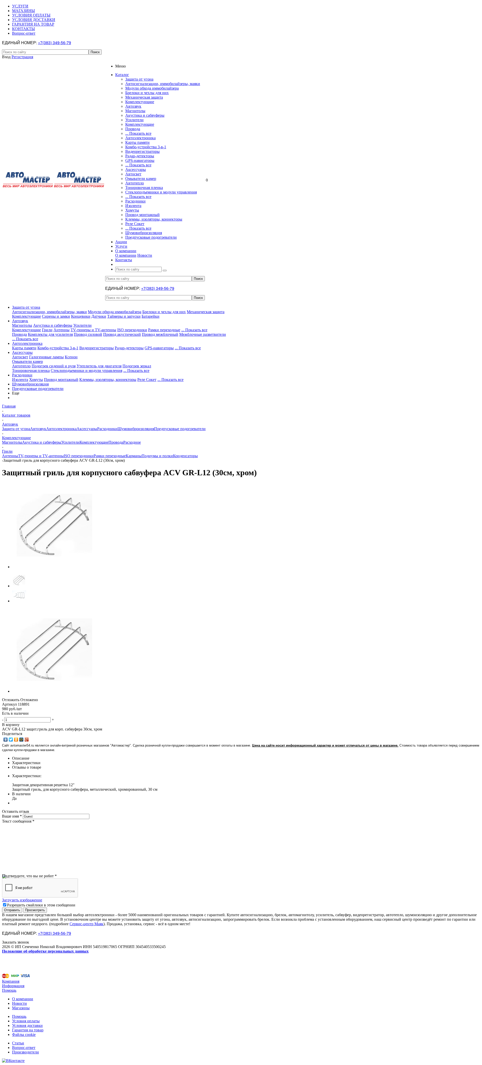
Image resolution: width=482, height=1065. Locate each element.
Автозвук (133, 106)
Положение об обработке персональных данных (45, 951)
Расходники (135, 201)
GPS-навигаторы (139, 160)
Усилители (134, 120)
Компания (10, 981)
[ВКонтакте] (5, 739)
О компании (125, 255)
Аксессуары (135, 169)
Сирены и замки (56, 316)
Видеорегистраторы (142, 151)
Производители (25, 1052)
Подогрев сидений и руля (54, 366)
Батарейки (150, 316)
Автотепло (134, 183)
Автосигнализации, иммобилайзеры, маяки (162, 84)
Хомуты (132, 210)
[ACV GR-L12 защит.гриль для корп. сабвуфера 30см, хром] (54, 567)
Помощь (9, 990)
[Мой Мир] (21, 739)
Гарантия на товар (27, 1030)
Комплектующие (139, 102)
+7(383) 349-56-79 (54, 42)
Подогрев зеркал (137, 366)
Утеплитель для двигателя (99, 366)
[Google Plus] (26, 739)
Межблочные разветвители (202, 334)
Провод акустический (122, 334)
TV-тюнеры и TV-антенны (93, 330)
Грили (47, 330)
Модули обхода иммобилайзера (152, 88)
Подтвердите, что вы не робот (29, 876)
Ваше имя (12, 816)
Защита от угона (139, 79)
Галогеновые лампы (46, 357)
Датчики (98, 316)
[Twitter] (11, 739)
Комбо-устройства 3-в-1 (145, 147)
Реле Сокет (134, 224)
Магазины (21, 1008)
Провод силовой (88, 334)
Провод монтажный (142, 215)
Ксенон (71, 357)
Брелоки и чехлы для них (147, 93)
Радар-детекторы (139, 156)
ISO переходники (132, 330)
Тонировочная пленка (144, 187)
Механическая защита (144, 97)
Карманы (134, 456)
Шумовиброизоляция (143, 233)
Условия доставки (27, 1025)
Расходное (132, 442)
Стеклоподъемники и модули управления (161, 192)
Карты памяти (137, 142)
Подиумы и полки (157, 456)
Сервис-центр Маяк (86, 924)
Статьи (18, 1043)
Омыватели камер (140, 178)
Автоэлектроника (140, 138)
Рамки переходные (164, 330)
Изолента (133, 206)
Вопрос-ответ (23, 1047)
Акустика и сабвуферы (144, 115)
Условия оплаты (26, 1021)
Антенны (61, 330)
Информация (13, 986)
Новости (144, 255)
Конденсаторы (185, 456)
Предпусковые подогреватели (151, 237)
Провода (132, 129)
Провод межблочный (160, 334)
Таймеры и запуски (124, 316)
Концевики (80, 316)
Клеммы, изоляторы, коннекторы (153, 219)
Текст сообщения (18, 821)
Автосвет (133, 174)
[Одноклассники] (16, 739)
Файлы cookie (24, 1034)
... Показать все (138, 133)
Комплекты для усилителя (50, 334)
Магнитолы (135, 111)
